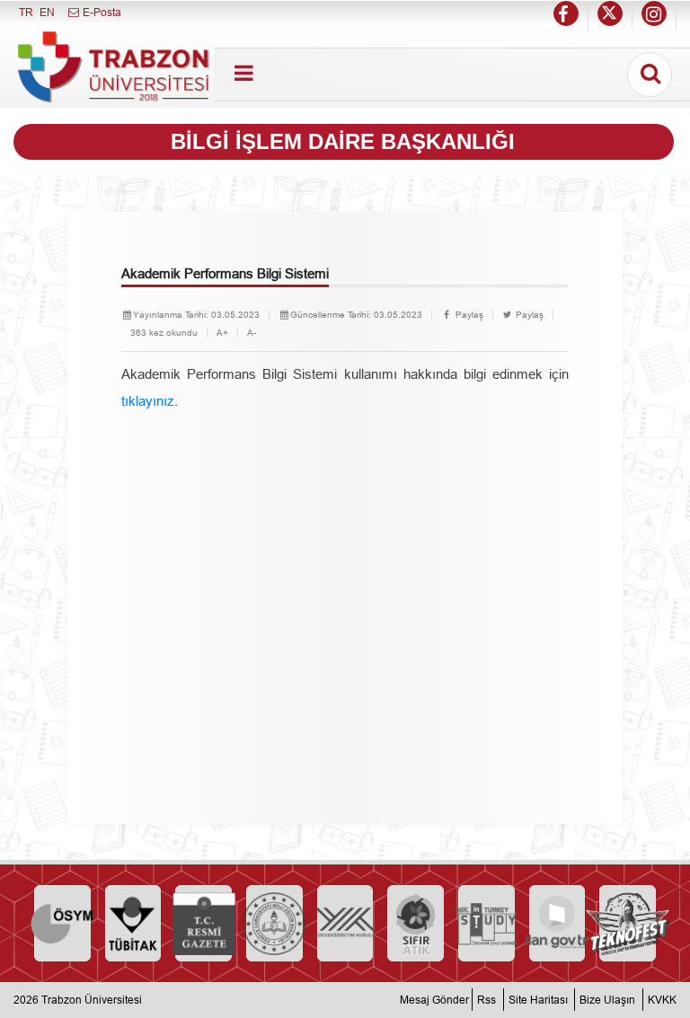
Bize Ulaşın (607, 999)
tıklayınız (147, 400)
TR (26, 12)
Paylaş (468, 314)
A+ (222, 332)
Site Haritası (538, 999)
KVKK (662, 999)
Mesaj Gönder (434, 999)
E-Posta (100, 12)
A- (251, 332)
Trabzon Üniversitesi (91, 999)
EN (47, 12)
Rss (486, 999)
